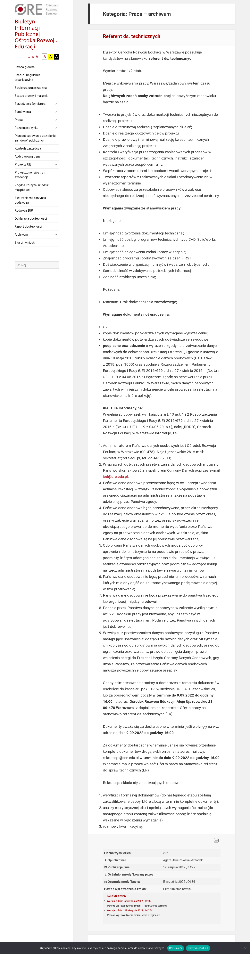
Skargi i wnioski (25, 242)
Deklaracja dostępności (31, 218)
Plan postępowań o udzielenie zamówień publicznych (35, 138)
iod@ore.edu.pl (115, 476)
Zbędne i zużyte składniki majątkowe (32, 187)
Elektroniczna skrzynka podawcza (30, 200)
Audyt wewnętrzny (27, 156)
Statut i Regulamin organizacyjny (27, 77)
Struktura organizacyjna (31, 88)
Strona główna (25, 67)
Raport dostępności (28, 226)
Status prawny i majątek (31, 96)
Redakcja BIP (24, 210)
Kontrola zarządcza (28, 148)
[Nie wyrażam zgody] (245, 948)
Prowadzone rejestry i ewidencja (30, 175)
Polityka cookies (198, 948)
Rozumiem (175, 948)
